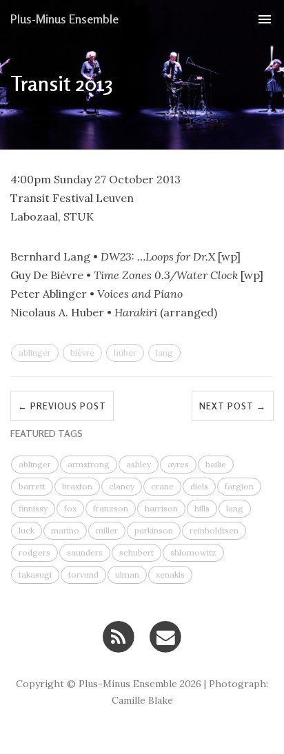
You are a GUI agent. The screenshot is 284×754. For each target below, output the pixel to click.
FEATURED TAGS (46, 433)
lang (164, 352)
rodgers (34, 552)
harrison (161, 508)
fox (70, 508)
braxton (77, 486)
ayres (178, 464)
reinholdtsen (214, 530)
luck (26, 530)
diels (199, 486)
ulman (127, 574)
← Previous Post (62, 405)
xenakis (170, 574)
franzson (110, 508)
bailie (215, 464)
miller (107, 530)
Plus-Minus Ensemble (64, 18)
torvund (83, 574)
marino (65, 530)
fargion (239, 486)
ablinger (35, 352)
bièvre (82, 352)
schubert (136, 552)
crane (162, 486)
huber (125, 352)
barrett (32, 486)
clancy (121, 486)
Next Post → (232, 405)
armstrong (89, 464)
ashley (138, 464)
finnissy (33, 508)
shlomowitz (193, 552)
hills (202, 508)
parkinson (153, 530)
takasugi (35, 574)
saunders (85, 552)
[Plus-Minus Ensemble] (118, 635)
